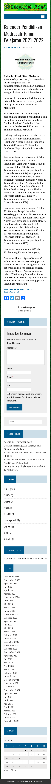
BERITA (7, 489)
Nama (10, 368)
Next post (23, 310)
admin (17, 47)
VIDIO (6, 532)
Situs (9, 385)
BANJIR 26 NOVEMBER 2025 (18, 442)
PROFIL (7, 507)
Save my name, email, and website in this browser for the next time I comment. (24, 397)
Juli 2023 (8, 624)
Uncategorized (10, 520)
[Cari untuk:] (25, 421)
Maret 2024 (9, 607)
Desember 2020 (11, 721)
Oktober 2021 (10, 686)
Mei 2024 (8, 604)
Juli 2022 (8, 659)
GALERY (7, 501)
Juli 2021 (8, 696)
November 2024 (11, 597)
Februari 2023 (11, 635)
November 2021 (11, 683)
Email (9, 377)
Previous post (27, 307)
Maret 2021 (9, 710)
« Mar (6, 770)
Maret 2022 (9, 669)
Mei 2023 (8, 628)
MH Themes (40, 781)
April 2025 (9, 590)
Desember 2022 (11, 641)
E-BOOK (7, 495)
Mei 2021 (8, 703)
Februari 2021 (11, 714)
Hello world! (41, 558)
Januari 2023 (10, 638)
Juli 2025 (8, 586)
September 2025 (12, 580)
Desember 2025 (11, 576)
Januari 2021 (10, 717)
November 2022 (11, 645)
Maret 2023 (9, 631)
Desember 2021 (11, 679)
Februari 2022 (11, 672)
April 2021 (9, 707)
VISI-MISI (8, 539)
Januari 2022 (10, 676)
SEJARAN (7, 514)
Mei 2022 (8, 662)
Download (14, 292)
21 (19, 762)
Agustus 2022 (10, 655)
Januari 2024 (10, 610)
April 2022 (9, 665)
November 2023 (11, 614)
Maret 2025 (9, 593)
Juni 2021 (8, 700)
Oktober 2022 (10, 648)
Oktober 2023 (10, 617)
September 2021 (12, 690)
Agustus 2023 (10, 621)
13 (13, 758)
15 (25, 758)
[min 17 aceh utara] (25, 7)
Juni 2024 (8, 600)
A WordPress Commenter (16, 558)
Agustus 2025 (10, 583)
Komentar (11, 347)
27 (13, 766)
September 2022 (12, 652)
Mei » (13, 770)
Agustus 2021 (10, 693)
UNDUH (7, 526)
